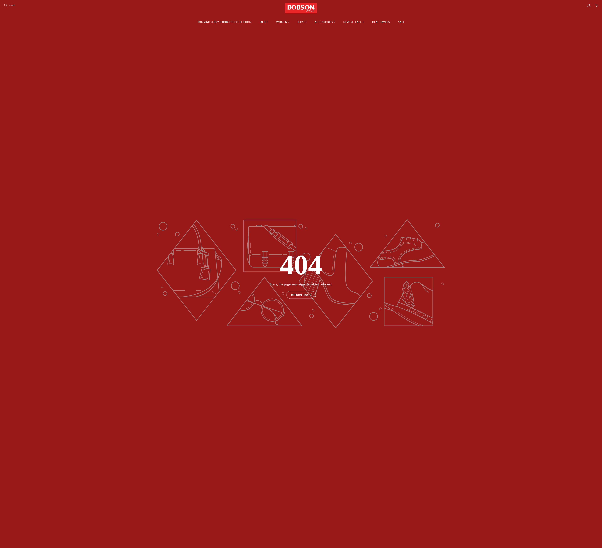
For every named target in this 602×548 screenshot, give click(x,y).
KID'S (301, 21)
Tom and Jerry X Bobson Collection (224, 21)
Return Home (301, 294)
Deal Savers (381, 21)
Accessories (324, 21)
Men (263, 21)
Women (282, 21)
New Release (353, 21)
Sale (401, 21)
